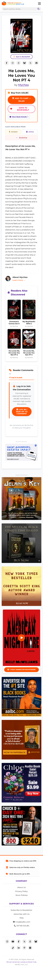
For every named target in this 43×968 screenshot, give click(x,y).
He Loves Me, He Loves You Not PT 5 (14, 353)
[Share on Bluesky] (24, 63)
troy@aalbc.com (22, 922)
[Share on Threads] (18, 63)
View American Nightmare (23, 670)
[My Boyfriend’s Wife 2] (29, 310)
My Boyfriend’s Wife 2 (28, 323)
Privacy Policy (21, 891)
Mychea (23, 84)
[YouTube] (13, 941)
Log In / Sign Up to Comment (21, 411)
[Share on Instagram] (12, 63)
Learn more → (18, 280)
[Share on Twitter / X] (30, 63)
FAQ (21, 918)
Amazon (14, 132)
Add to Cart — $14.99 (22, 99)
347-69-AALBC (22, 926)
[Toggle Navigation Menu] (39, 3)
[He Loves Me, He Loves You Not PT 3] (29, 339)
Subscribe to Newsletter (21, 910)
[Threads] (30, 941)
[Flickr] (30, 948)
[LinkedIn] (18, 948)
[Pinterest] (24, 948)
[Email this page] (36, 63)
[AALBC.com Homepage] (13, 3)
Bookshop (23, 137)
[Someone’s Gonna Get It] (14, 310)
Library (31, 132)
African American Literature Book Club (21, 962)
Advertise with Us (21, 914)
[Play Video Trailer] (21, 637)
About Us (21, 887)
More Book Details (19, 117)
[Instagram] (7, 941)
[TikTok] (13, 948)
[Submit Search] (38, 9)
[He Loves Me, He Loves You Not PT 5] (14, 339)
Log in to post (16, 377)
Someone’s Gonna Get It (14, 323)
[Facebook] (18, 941)
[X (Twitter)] (24, 941)
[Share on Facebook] (6, 63)
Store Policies (22, 895)
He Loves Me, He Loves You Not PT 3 (29, 353)
